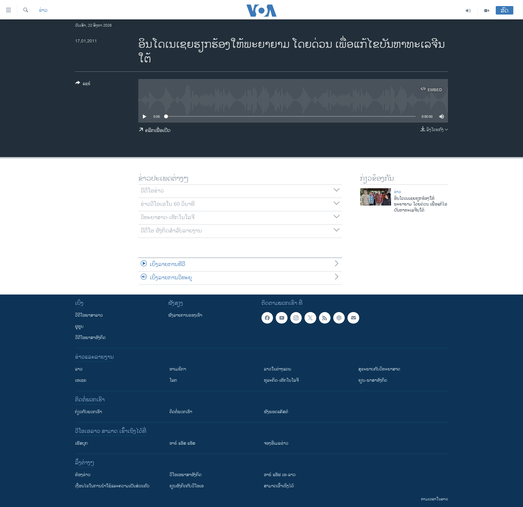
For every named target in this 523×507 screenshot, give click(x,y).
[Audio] (468, 10)
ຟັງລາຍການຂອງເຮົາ (185, 315)
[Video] (487, 10)
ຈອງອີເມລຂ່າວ (276, 443)
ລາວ (79, 369)
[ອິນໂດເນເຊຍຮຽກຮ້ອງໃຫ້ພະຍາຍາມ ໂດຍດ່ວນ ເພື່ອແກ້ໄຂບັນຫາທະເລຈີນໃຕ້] (375, 197)
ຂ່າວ (43, 10)
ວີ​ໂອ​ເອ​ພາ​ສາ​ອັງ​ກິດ (185, 475)
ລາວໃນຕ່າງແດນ (277, 369)
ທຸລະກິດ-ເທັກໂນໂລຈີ (281, 380)
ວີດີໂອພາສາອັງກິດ (90, 337)
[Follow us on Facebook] (267, 318)
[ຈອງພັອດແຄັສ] (353, 318)
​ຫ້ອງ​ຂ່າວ (82, 475)
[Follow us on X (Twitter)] (310, 318)
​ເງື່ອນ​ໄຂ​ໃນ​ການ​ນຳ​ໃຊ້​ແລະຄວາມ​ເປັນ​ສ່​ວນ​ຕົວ (112, 486)
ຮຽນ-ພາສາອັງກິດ (372, 380)
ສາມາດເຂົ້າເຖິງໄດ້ (279, 486)
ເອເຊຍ (80, 380)
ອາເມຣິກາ (177, 369)
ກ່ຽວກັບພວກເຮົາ (88, 412)
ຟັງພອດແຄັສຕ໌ (276, 412)
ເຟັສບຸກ (81, 443)
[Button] (82, 84)
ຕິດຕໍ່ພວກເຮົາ (180, 412)
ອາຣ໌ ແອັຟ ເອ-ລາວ (280, 475)
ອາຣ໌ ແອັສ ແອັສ (182, 443)
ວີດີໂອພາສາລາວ (89, 315)
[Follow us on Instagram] (296, 318)
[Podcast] (339, 318)
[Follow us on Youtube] (281, 318)
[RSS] (325, 318)
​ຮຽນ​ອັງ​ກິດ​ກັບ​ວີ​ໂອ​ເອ (186, 486)
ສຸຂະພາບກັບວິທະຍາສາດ (379, 369)
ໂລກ (173, 380)
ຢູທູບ (79, 326)
